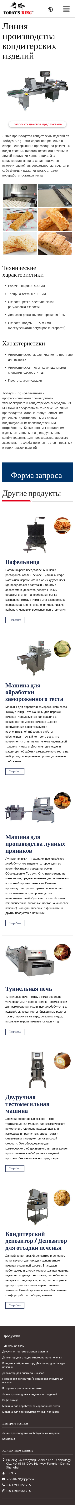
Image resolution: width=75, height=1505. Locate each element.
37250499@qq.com (20, 1479)
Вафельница (22, 562)
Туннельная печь (28, 989)
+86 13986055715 (18, 1485)
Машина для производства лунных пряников (35, 844)
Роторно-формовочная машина (22, 1388)
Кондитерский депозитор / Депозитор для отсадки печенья (36, 1241)
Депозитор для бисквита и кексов (23, 1373)
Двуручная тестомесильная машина (27, 1104)
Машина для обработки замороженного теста (34, 692)
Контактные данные (17, 1450)
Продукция (11, 1336)
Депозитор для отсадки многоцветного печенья (32, 1357)
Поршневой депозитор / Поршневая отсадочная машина (32, 1380)
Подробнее (15, 619)
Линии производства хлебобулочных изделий (31, 1433)
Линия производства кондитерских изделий (29, 1394)
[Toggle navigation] (66, 9)
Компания (8, 1439)
